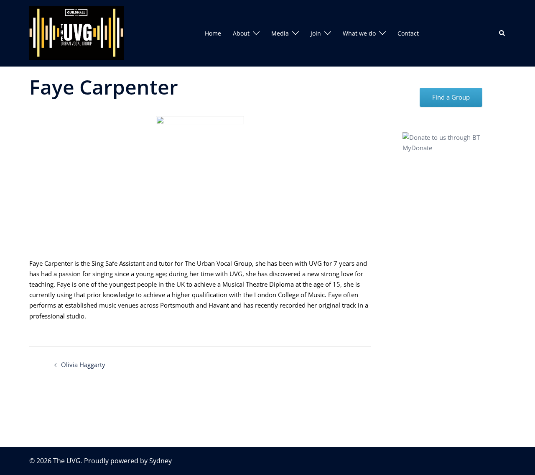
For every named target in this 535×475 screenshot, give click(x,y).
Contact (408, 33)
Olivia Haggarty (83, 364)
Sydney (160, 460)
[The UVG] (76, 32)
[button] (502, 33)
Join (316, 33)
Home (213, 33)
